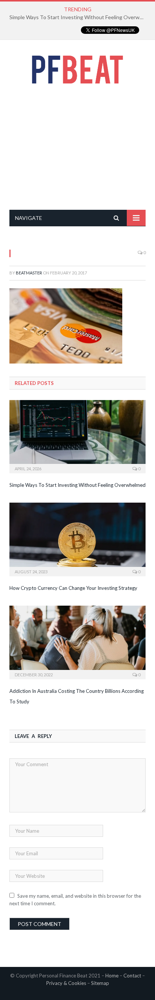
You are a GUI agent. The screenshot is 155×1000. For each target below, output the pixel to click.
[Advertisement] (77, 146)
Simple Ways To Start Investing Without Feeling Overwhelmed (79, 17)
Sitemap (100, 983)
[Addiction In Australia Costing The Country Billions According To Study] (77, 641)
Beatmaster (29, 272)
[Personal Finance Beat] (77, 68)
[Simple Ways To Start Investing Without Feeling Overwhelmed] (77, 436)
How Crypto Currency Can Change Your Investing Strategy (73, 588)
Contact (132, 976)
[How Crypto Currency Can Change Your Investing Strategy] (77, 538)
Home (112, 976)
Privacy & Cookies (66, 983)
